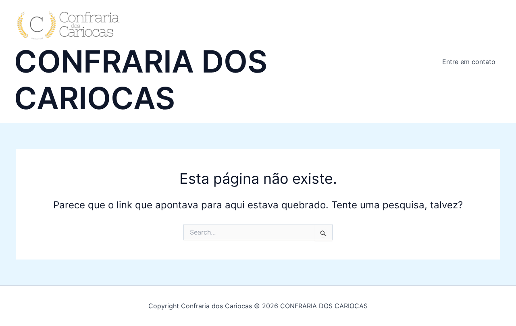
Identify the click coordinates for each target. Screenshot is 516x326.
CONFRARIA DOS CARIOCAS (140, 79)
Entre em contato (468, 62)
